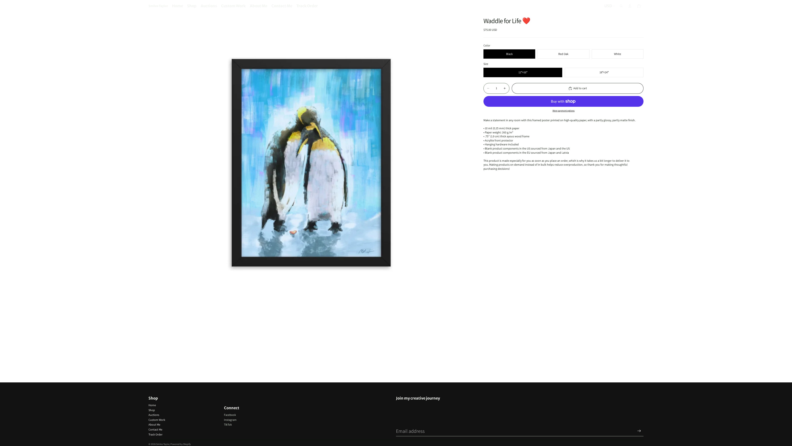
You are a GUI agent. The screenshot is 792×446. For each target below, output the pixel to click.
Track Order (155, 434)
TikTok (228, 424)
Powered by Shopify (180, 444)
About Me (154, 424)
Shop (151, 410)
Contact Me (155, 429)
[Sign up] (639, 431)
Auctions (153, 415)
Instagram (230, 420)
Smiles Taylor (162, 444)
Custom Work (156, 420)
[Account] (629, 6)
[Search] (621, 6)
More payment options (564, 110)
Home (152, 405)
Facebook (230, 415)
